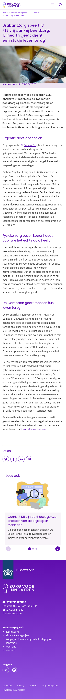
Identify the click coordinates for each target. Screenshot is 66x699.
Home (5, 13)
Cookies (33, 685)
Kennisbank (12, 631)
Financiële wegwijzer (17, 635)
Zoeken (60, 5)
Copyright (7, 685)
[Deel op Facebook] (13, 459)
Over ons (11, 646)
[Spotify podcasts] (14, 670)
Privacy (20, 685)
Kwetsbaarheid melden (14, 689)
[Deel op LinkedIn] (21, 459)
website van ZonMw (34, 429)
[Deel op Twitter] (6, 459)
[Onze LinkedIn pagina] (6, 670)
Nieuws (34, 13)
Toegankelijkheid (50, 685)
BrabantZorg (31, 145)
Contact (10, 650)
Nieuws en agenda (19, 13)
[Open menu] (52, 5)
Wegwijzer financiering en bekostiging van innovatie (29, 641)
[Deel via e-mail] (29, 459)
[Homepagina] (12, 5)
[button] (8, 548)
